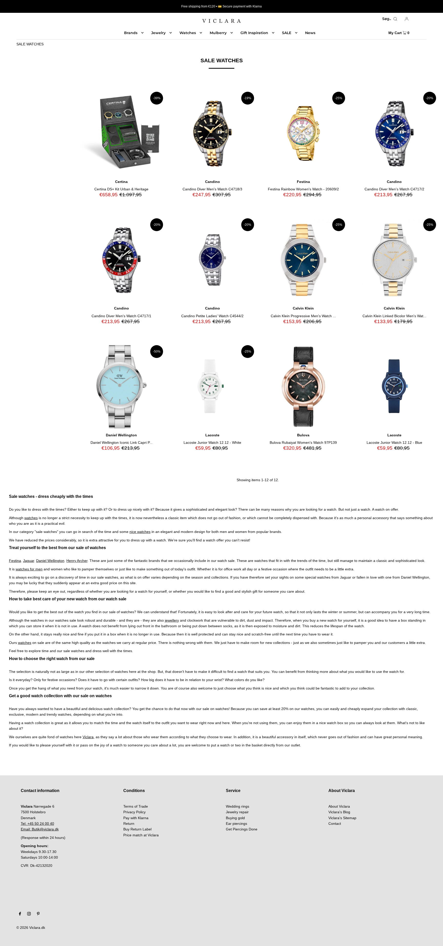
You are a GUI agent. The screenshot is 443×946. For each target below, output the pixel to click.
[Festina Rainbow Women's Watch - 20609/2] (303, 133)
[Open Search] (395, 18)
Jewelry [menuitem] (158, 32)
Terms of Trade (135, 806)
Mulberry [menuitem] (218, 32)
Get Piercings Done (241, 829)
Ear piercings (236, 823)
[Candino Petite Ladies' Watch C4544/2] (212, 260)
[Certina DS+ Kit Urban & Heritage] (121, 133)
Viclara (88, 737)
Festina (15, 561)
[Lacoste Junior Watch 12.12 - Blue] (394, 386)
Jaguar (28, 561)
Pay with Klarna (135, 818)
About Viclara (339, 806)
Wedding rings (237, 806)
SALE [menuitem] (286, 32)
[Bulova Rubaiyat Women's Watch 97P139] (303, 386)
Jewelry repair (237, 812)
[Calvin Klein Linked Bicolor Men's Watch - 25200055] (394, 260)
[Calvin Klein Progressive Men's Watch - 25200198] (303, 260)
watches (31, 518)
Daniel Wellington (50, 561)
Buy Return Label (137, 829)
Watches (187, 32)
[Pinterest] (38, 914)
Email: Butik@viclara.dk (40, 829)
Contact (334, 823)
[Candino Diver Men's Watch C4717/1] (121, 260)
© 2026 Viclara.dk (30, 928)
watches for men (29, 569)
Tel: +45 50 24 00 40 (37, 823)
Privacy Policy (134, 812)
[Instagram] (29, 914)
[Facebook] (20, 914)
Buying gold (235, 818)
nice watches (139, 532)
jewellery (172, 620)
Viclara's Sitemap (342, 818)
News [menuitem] (310, 32)
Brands (130, 32)
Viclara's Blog (339, 812)
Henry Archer (76, 561)
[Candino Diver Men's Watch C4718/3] (212, 133)
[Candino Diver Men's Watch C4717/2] (394, 133)
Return (128, 823)
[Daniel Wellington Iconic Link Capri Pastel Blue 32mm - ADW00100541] (121, 386)
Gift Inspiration (254, 32)
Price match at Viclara (141, 835)
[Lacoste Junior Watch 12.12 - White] (212, 386)
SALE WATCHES (30, 44)
